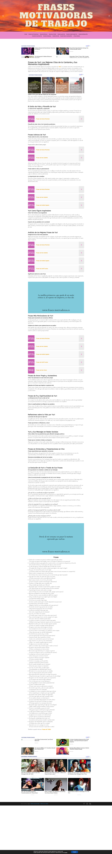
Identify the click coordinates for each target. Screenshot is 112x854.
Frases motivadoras (33, 34)
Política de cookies (44, 803)
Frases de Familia (47, 36)
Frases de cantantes (37, 36)
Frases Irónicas (43, 34)
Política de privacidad (35, 803)
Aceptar (74, 852)
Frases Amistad (61, 34)
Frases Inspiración (83, 34)
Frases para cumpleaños (66, 36)
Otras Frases (77, 36)
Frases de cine (56, 36)
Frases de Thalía (46, 729)
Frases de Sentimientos (71, 34)
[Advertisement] (39, 829)
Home (25, 34)
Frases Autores (52, 34)
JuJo (29, 803)
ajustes (65, 852)
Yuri (60, 66)
